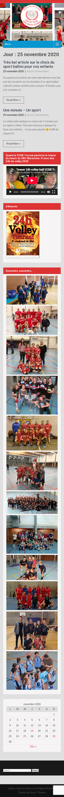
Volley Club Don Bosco (32, 31)
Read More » (13, 100)
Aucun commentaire (38, 71)
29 (54, 736)
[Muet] (48, 191)
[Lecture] (10, 191)
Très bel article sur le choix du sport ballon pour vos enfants (28, 64)
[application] (32, 180)
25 (24, 736)
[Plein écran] (53, 191)
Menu (8, 44)
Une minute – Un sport (22, 110)
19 (32, 731)
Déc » (33, 746)
